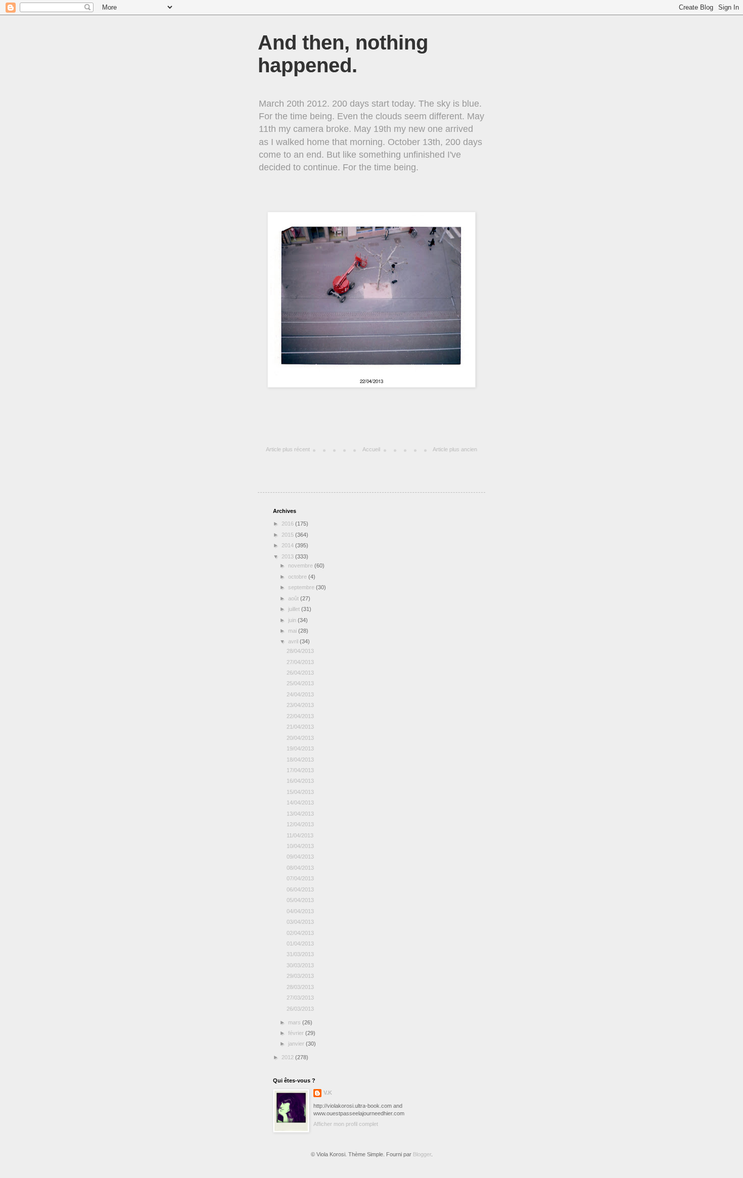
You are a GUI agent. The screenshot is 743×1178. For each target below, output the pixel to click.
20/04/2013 (300, 738)
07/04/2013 (300, 878)
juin (293, 620)
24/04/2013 (300, 694)
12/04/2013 (300, 824)
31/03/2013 (300, 954)
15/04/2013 (300, 792)
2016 (288, 524)
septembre (302, 587)
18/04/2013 (300, 760)
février (296, 1033)
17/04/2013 (300, 770)
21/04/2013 (300, 727)
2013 (288, 556)
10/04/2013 (300, 846)
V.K (327, 1093)
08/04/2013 (300, 868)
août (294, 598)
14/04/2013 (300, 802)
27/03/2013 (300, 998)
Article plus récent (288, 449)
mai (293, 631)
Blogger (422, 1154)
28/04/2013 (300, 651)
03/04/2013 (300, 922)
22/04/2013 (300, 716)
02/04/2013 (300, 933)
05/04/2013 (300, 900)
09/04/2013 (300, 857)
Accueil (371, 449)
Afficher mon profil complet (345, 1124)
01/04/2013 (300, 943)
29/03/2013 (300, 976)
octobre (298, 577)
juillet (294, 609)
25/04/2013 (300, 683)
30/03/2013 (300, 965)
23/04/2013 (300, 705)
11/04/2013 (300, 835)
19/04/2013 (300, 748)
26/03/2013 (300, 1009)
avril (294, 641)
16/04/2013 (300, 781)
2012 (288, 1057)
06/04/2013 (300, 889)
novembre (301, 565)
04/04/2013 (300, 911)
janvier (297, 1044)
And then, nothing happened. (343, 53)
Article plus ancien (455, 449)
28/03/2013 (300, 987)
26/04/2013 (300, 673)
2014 (288, 545)
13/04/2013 (300, 814)
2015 (288, 535)
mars (295, 1022)
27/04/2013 (300, 662)
